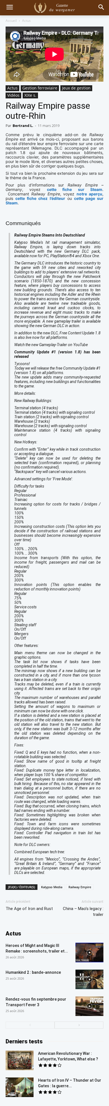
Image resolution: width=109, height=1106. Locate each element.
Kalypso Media (51, 887)
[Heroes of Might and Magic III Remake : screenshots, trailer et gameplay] (89, 952)
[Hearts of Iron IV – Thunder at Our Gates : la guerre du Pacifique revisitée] (20, 1087)
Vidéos (13, 95)
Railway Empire (79, 887)
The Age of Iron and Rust (29, 908)
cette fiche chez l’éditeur (40, 198)
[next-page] (78, 1025)
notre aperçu (89, 194)
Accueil (11, 20)
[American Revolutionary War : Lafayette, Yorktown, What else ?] (20, 1060)
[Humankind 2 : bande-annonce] (89, 979)
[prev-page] (30, 1025)
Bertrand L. (23, 125)
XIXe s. (30, 95)
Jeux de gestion (76, 88)
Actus (26, 20)
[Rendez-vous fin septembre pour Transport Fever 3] (89, 1006)
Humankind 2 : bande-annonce (33, 972)
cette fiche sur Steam (74, 189)
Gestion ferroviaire (39, 88)
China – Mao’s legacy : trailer (83, 911)
